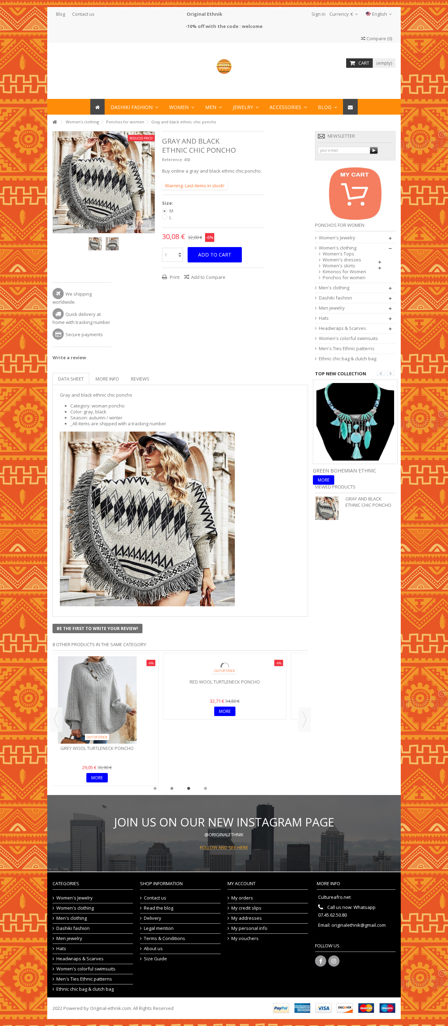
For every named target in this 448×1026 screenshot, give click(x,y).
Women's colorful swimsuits (348, 338)
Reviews (140, 379)
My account (241, 883)
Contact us (83, 14)
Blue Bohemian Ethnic (343, 470)
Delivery (152, 918)
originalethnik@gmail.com (358, 925)
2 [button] (171, 788)
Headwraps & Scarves (342, 328)
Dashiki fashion (335, 298)
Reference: (172, 159)
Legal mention (159, 928)
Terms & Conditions (164, 938)
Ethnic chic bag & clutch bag (347, 359)
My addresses (246, 918)
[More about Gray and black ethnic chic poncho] (328, 508)
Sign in (318, 14)
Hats (324, 318)
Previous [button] (56, 182)
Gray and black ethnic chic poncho (368, 502)
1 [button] (155, 788)
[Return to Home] (54, 122)
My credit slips (246, 908)
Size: (168, 203)
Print (174, 277)
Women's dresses (342, 260)
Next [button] (151, 182)
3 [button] (188, 788)
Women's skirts (339, 266)
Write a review (69, 357)
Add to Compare (208, 277)
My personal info (249, 928)
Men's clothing (334, 288)
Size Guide (155, 959)
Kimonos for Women (344, 272)
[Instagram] (334, 961)
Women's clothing (337, 248)
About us (153, 949)
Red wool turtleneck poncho (116, 682)
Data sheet (71, 379)
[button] (288, 107)
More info (107, 379)
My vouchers (245, 938)
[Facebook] (320, 961)
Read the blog (158, 908)
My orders (242, 898)
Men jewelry (332, 308)
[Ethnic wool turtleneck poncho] (244, 666)
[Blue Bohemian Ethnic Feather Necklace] (355, 421)
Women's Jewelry (337, 238)
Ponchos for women (344, 278)
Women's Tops (338, 254)
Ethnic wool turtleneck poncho (244, 682)
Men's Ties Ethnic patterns (346, 349)
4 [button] (205, 788)
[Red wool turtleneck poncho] (116, 666)
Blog (60, 14)
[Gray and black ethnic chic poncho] (95, 243)
